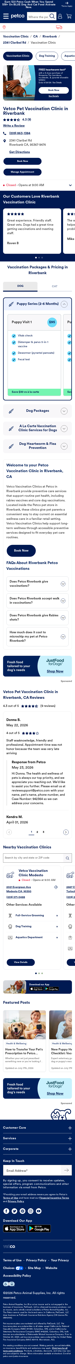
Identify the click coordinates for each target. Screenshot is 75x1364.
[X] (14, 1211)
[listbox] (39, 231)
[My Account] (60, 16)
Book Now (22, 161)
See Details (54, 96)
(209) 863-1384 (19, 133)
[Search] (52, 16)
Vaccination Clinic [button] (17, 56)
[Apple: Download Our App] (14, 1228)
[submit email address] (66, 1170)
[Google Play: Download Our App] (39, 1228)
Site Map (34, 1268)
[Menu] (6, 16)
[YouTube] (38, 1211)
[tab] (20, 287)
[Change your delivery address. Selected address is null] (64, 27)
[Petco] (18, 16)
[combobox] (37, 858)
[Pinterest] (22, 1211)
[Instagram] (30, 1211)
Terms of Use (10, 1198)
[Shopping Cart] (69, 16)
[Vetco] (9, 1246)
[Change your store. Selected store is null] (5, 27)
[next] (66, 832)
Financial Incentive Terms (54, 1198)
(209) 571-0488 (15, 897)
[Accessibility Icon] (9, 1284)
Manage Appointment (22, 172)
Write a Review (14, 125)
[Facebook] (6, 1211)
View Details (21, 962)
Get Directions (19, 152)
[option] (33, 231)
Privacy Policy (16, 1201)
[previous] (9, 832)
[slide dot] (36, 257)
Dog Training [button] (47, 56)
